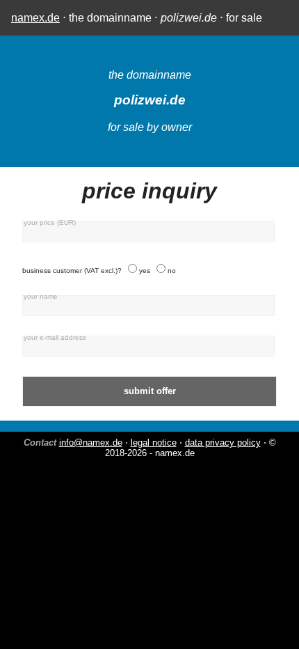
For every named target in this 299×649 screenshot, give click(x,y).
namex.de (35, 18)
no (172, 270)
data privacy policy (223, 442)
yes (144, 270)
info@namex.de (90, 442)
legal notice (154, 442)
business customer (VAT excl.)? (72, 270)
